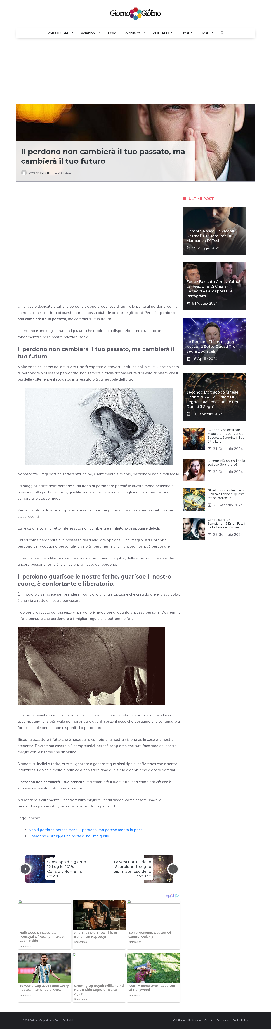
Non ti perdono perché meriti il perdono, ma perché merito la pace (86, 829)
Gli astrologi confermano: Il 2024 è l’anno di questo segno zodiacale (226, 494)
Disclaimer (223, 1020)
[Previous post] (25, 869)
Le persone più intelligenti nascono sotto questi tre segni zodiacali (211, 346)
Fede (112, 33)
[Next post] (173, 869)
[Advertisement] (135, 71)
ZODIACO (161, 33)
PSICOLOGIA (57, 33)
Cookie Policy (240, 1020)
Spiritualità (132, 33)
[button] (222, 33)
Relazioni (88, 33)
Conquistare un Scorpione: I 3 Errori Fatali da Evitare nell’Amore (226, 523)
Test (204, 33)
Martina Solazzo (41, 172)
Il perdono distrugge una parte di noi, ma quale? (70, 836)
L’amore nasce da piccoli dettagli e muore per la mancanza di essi (210, 236)
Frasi (185, 33)
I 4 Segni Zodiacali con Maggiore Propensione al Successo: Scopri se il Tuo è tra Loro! (226, 435)
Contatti (208, 1020)
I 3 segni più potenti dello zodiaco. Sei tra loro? (226, 462)
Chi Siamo (179, 1020)
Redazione (194, 1020)
